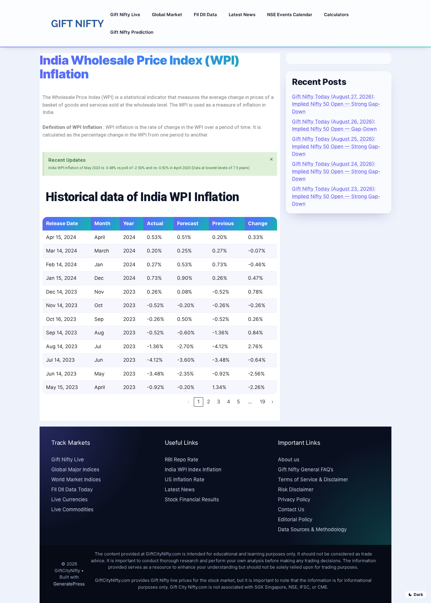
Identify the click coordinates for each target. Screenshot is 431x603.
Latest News (242, 14)
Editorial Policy (295, 519)
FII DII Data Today (72, 489)
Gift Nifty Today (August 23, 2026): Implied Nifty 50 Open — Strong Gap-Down (336, 196)
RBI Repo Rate (181, 459)
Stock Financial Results (192, 499)
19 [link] (262, 402)
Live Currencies (69, 499)
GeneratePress (69, 584)
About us (288, 459)
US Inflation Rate (184, 479)
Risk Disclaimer (295, 489)
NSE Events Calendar (289, 14)
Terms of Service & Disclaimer (313, 479)
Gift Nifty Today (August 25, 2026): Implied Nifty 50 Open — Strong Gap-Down (336, 146)
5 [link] (238, 402)
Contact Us (291, 509)
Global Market (167, 14)
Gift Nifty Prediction (131, 32)
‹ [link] (188, 402)
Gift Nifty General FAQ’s (305, 469)
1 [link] (198, 402)
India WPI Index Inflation (193, 469)
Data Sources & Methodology (312, 529)
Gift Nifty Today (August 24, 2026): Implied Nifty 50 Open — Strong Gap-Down (336, 171)
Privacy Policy (294, 499)
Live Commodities (72, 509)
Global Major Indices (75, 469)
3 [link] (218, 402)
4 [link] (228, 402)
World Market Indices (76, 479)
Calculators (336, 14)
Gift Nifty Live (125, 14)
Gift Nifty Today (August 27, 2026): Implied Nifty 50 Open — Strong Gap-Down (336, 104)
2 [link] (208, 402)
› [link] (272, 402)
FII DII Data (205, 14)
